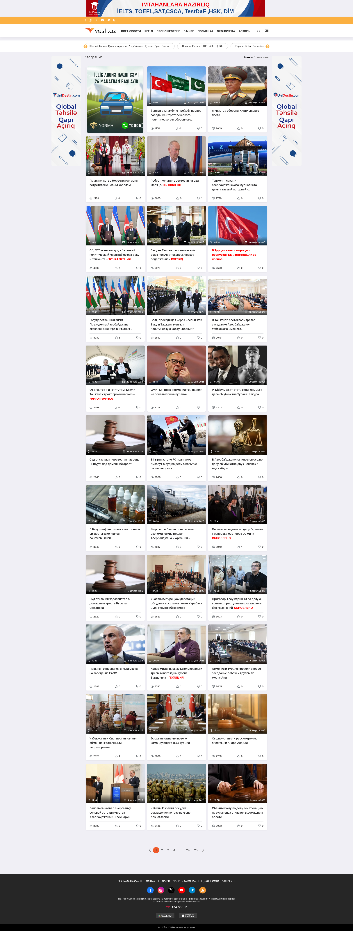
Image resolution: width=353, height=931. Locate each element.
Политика (205, 31)
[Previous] (85, 46)
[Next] (267, 46)
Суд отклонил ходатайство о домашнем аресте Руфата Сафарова (110, 603)
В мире (189, 31)
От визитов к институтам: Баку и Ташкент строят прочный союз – (112, 394)
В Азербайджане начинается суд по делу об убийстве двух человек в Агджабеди (237, 464)
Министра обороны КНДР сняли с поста (235, 113)
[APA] (176, 907)
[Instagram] (90, 20)
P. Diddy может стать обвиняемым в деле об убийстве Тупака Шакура (237, 392)
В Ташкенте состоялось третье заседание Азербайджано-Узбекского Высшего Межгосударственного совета (233, 324)
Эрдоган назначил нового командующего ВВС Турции (170, 741)
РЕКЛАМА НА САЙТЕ (130, 881)
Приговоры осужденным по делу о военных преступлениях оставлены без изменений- (236, 603)
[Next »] (203, 850)
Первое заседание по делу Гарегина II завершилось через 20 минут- (237, 534)
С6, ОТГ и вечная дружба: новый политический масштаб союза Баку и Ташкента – (114, 255)
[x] (96, 20)
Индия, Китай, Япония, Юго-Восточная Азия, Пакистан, (198, 46)
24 (188, 850)
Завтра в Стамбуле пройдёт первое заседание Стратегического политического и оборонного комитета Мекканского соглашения (176, 115)
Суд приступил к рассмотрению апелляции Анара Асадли (234, 741)
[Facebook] (85, 20)
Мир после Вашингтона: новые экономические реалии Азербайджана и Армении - (172, 534)
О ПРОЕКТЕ (228, 881)
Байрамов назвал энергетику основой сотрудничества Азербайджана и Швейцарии (110, 812)
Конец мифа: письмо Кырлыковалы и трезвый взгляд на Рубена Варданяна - (176, 673)
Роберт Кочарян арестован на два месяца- (175, 183)
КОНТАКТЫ (152, 881)
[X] (171, 890)
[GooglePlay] (165, 915)
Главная (248, 57)
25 (195, 850)
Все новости (131, 31)
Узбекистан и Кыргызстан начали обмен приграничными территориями (113, 743)
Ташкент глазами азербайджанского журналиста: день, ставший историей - (235, 185)
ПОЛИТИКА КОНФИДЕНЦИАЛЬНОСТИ (196, 881)
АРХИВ (166, 881)
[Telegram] (108, 20)
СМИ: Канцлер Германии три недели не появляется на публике (176, 392)
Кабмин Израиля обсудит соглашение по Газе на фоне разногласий (170, 812)
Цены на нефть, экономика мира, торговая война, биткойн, (122, 46)
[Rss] (114, 20)
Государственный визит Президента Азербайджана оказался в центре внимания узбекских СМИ (110, 324)
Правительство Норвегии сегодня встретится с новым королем (114, 183)
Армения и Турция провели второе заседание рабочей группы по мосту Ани (236, 673)
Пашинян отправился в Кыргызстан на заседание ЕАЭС (114, 671)
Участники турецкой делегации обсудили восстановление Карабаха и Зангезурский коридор (176, 603)
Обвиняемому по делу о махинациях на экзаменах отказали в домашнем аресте (237, 812)
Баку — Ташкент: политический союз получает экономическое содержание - (173, 255)
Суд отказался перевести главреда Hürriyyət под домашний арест (115, 462)
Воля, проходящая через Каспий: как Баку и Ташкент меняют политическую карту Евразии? (176, 324)
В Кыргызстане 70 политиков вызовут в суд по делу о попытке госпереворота (174, 464)
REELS (149, 31)
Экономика (226, 31)
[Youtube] (102, 20)
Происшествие (168, 31)
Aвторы (244, 31)
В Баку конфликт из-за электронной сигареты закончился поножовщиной (115, 534)
